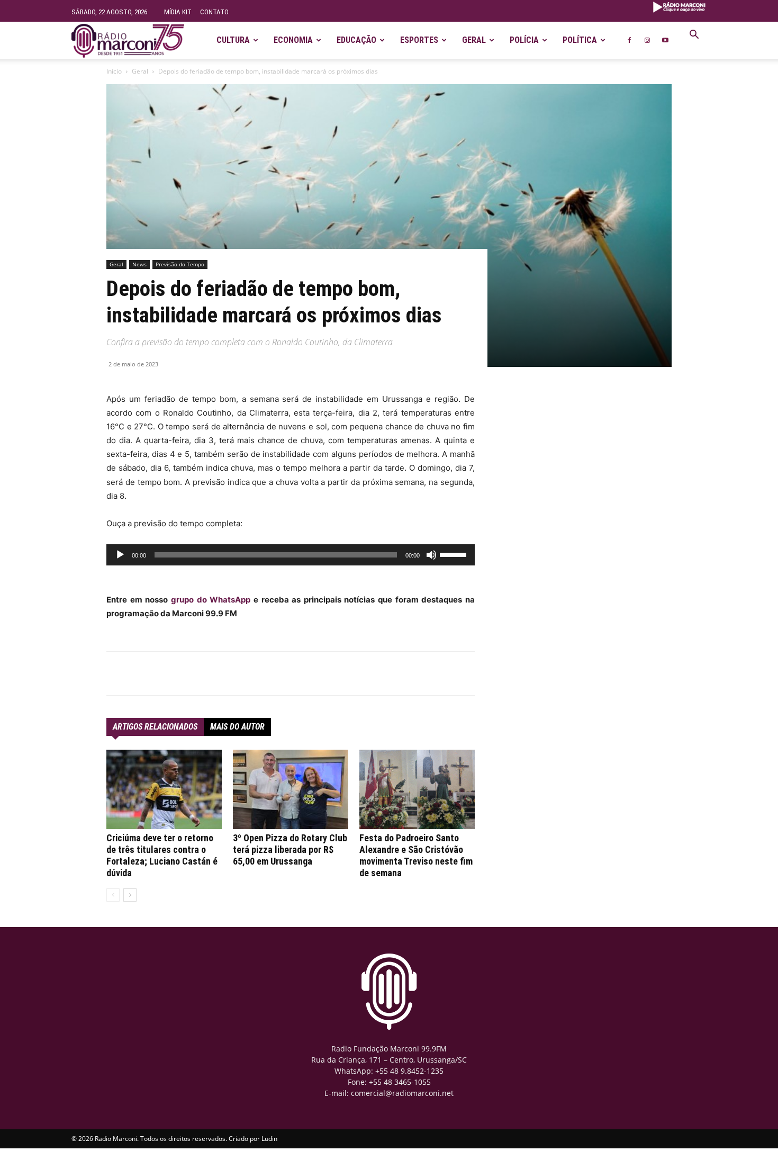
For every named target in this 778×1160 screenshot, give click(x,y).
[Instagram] (647, 40)
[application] (290, 554)
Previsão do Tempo (180, 264)
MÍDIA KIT (178, 12)
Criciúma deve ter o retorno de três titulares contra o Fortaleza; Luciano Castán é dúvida (162, 855)
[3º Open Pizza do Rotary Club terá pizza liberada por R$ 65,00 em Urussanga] (290, 789)
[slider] (454, 553)
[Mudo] (431, 555)
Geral (474, 40)
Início (114, 71)
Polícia (524, 40)
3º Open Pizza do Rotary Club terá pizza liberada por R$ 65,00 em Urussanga (290, 849)
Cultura (233, 40)
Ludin (269, 1138)
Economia (293, 40)
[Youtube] (665, 40)
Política (580, 40)
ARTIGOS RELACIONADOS (155, 727)
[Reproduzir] (120, 555)
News (139, 264)
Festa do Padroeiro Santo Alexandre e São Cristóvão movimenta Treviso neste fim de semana (416, 855)
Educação (356, 40)
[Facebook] (629, 40)
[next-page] (130, 895)
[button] (694, 36)
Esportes (419, 40)
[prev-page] (113, 895)
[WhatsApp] (226, 673)
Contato (214, 12)
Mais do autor (237, 727)
